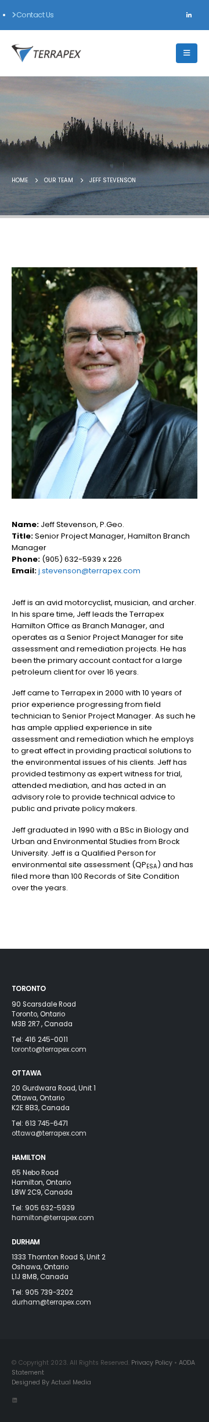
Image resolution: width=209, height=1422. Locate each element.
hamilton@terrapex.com (53, 1217)
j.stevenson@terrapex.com (89, 570)
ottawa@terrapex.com (49, 1133)
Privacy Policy (151, 1362)
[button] (186, 53)
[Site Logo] (46, 53)
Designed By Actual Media (51, 1382)
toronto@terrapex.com (49, 1049)
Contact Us (35, 15)
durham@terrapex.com (51, 1302)
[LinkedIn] (189, 15)
